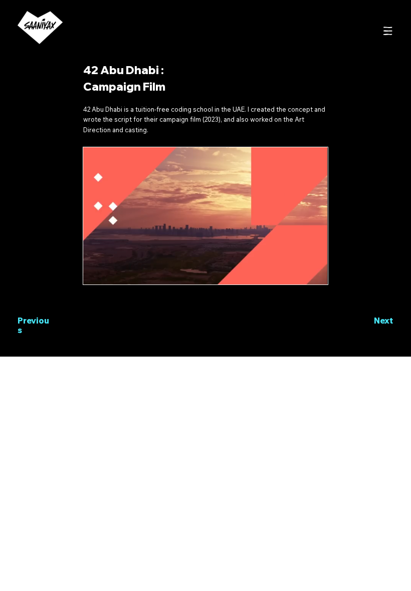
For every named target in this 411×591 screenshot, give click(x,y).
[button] (310, 272)
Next (383, 321)
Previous (33, 325)
